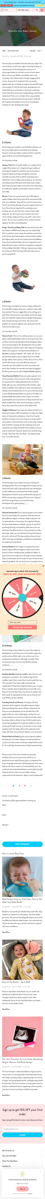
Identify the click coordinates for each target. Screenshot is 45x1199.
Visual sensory (13, 393)
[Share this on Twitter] (13, 785)
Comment (5, 825)
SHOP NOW (39, 5)
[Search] (37, 10)
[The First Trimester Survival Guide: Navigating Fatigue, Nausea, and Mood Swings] (22, 1037)
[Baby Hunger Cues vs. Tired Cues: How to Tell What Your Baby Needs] (22, 877)
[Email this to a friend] (30, 785)
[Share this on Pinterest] (25, 785)
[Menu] (1, 10)
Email (4, 815)
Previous (33, 51)
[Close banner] (43, 4)
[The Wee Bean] (22, 10)
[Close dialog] (43, 565)
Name (4, 805)
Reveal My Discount (22, 627)
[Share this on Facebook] (19, 785)
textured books (29, 371)
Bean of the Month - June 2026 (16, 982)
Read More (6, 932)
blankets (5, 353)
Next (39, 51)
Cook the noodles (21, 674)
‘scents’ (15, 188)
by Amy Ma (5, 56)
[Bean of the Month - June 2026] (22, 960)
